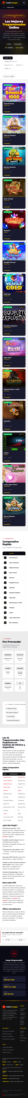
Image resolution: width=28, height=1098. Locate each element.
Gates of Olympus (8, 780)
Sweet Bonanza (7, 777)
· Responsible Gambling (10, 1078)
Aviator (5, 813)
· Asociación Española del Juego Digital (12, 1072)
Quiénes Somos (22, 1032)
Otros (7, 68)
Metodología (23, 1038)
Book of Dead (7, 787)
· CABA (17, 1061)
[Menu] (24, 2)
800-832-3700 (9, 980)
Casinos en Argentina (23, 1013)
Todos (7, 58)
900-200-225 (8, 994)
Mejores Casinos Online (22, 1023)
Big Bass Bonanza (8, 783)
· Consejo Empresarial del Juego (13, 1075)
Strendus (5, 900)
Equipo (22, 1035)
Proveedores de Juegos (8, 1039)
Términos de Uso (6, 1052)
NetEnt (19, 65)
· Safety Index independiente (12, 1081)
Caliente (15, 898)
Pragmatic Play (10, 61)
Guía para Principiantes (8, 1031)
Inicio (3, 7)
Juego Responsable (7, 1047)
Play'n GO (8, 65)
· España (19, 1064)
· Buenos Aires (7, 1064)
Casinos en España (23, 1017)
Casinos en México (23, 1009)
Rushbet (4, 836)
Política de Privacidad (8, 1049)
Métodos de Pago (7, 1033)
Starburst (6, 790)
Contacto (22, 1040)
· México (6, 1061)
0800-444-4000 (10, 987)
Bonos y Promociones (7, 1036)
